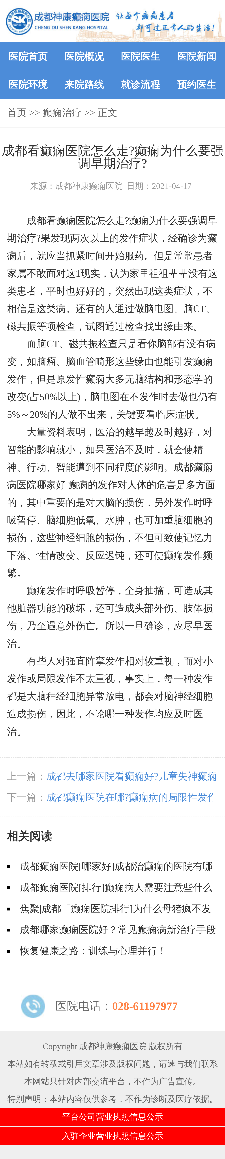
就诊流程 (140, 84)
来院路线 (84, 84)
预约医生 (196, 84)
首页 (17, 112)
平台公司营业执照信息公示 (112, 1116)
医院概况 (84, 56)
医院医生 (140, 56)
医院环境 (28, 84)
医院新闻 (196, 56)
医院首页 (28, 56)
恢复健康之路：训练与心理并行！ (93, 950)
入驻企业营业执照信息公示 (112, 1136)
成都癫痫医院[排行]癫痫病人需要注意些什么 (116, 887)
